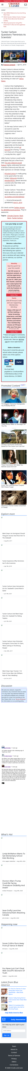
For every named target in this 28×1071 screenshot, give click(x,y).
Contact (14, 1052)
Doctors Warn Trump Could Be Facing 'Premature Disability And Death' (13, 884)
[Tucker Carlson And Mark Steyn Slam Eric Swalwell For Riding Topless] (14, 604)
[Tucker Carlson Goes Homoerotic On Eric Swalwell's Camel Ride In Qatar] (14, 577)
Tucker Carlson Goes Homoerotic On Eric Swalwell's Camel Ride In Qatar (13, 588)
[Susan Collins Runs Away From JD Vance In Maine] (14, 934)
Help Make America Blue (14, 1013)
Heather (4, 976)
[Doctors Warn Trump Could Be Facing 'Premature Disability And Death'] (14, 872)
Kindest (8, 366)
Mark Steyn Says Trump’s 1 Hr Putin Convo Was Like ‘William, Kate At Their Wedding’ (12, 673)
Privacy (14, 1059)
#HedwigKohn (10, 180)
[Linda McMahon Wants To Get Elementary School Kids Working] (14, 844)
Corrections (14, 1065)
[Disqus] (14, 764)
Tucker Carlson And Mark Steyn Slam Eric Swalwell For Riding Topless (12, 616)
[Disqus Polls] (14, 723)
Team (14, 1046)
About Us (14, 1049)
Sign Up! (7, 1035)
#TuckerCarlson (10, 174)
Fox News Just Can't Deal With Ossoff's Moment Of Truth (13, 970)
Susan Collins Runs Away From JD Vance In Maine (13, 944)
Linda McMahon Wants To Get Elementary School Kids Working (13, 855)
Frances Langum (9, 65)
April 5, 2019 (17, 202)
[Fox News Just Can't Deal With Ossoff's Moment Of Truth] (14, 959)
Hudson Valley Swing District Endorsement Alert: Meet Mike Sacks (18, 999)
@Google (13, 178)
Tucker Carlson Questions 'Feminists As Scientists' (13, 34)
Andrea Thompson (7, 890)
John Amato (5, 918)
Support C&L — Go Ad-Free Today (14, 1)
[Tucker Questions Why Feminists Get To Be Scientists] (14, 551)
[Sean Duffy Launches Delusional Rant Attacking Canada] (14, 901)
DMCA (14, 1062)
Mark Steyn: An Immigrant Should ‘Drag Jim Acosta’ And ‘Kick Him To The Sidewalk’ (13, 535)
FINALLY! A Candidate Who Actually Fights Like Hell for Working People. (16, 1007)
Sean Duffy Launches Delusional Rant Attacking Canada (13, 912)
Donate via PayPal (19, 362)
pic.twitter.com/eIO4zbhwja (14, 197)
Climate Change (13, 216)
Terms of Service (20, 699)
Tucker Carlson (17, 218)
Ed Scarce (4, 948)
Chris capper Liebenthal (8, 861)
